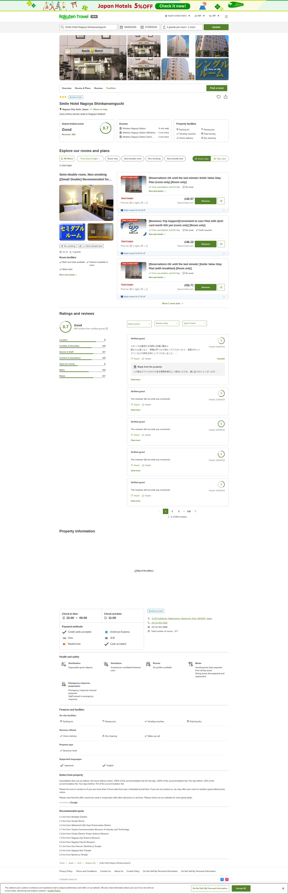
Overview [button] (66, 88)
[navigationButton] (159, 511)
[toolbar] (139, 27)
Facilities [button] (111, 88)
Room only (113, 158)
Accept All (241, 888)
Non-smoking (154, 158)
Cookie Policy (54, 891)
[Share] (226, 97)
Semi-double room (133, 158)
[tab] (202, 158)
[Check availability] (221, 201)
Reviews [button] (98, 88)
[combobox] (88, 27)
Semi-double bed (175, 158)
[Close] (283, 888)
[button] (73, 16)
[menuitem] (178, 16)
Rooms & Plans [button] (83, 88)
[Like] (218, 97)
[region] (144, 888)
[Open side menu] (226, 16)
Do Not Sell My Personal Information (198, 871)
